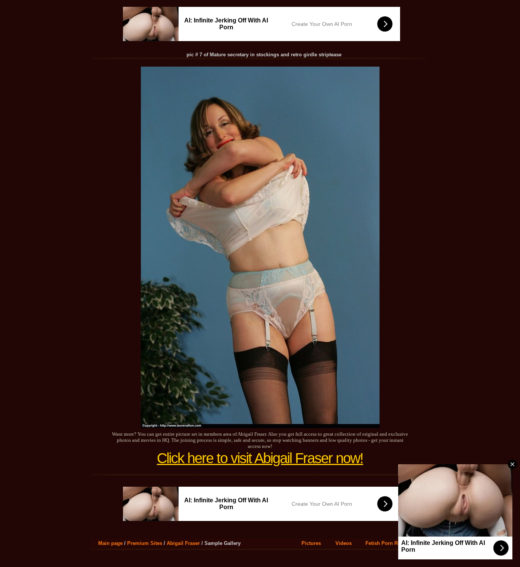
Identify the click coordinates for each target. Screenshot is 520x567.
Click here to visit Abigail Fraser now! (260, 458)
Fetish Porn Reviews (389, 543)
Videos (343, 543)
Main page (110, 543)
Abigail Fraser (183, 543)
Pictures (311, 543)
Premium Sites (144, 543)
